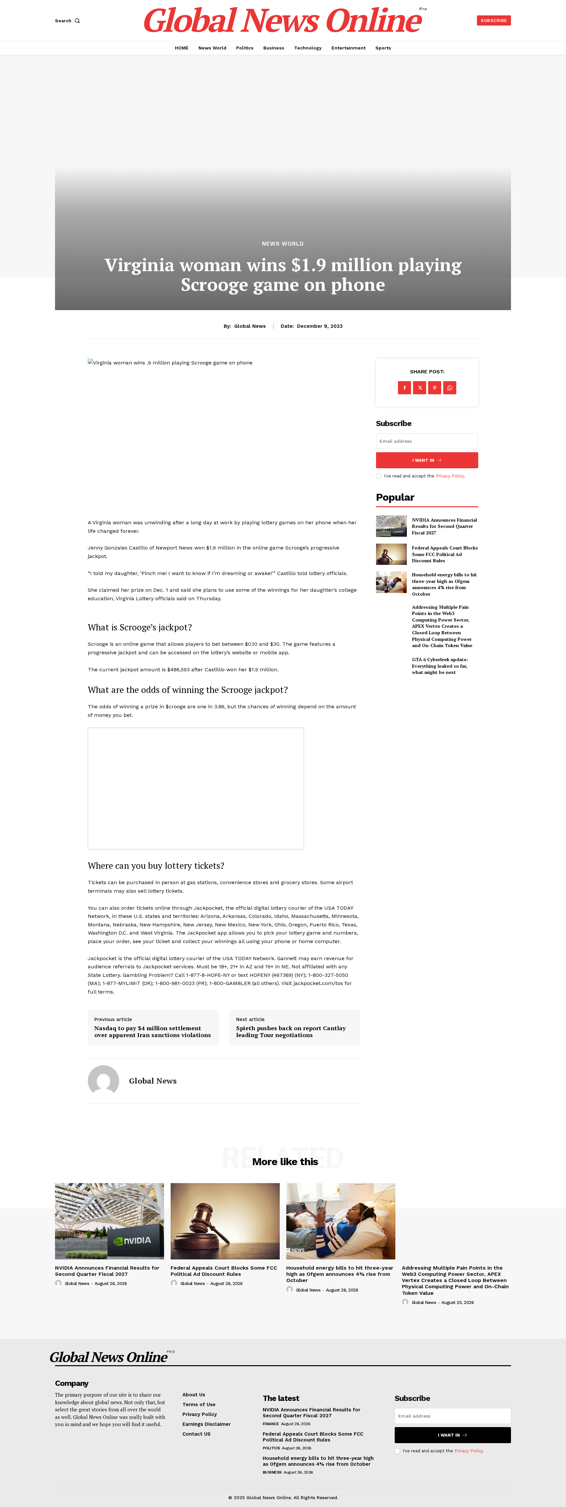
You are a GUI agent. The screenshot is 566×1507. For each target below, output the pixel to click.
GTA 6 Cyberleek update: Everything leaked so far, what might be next (440, 665)
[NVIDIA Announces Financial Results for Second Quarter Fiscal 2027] (391, 526)
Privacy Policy (450, 476)
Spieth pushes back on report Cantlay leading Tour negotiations (291, 1032)
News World (283, 244)
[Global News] (103, 1081)
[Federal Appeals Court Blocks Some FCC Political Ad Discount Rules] (391, 554)
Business (272, 1472)
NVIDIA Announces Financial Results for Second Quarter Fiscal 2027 (444, 526)
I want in (423, 460)
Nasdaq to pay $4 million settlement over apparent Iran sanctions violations (152, 1032)
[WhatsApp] (449, 387)
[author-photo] (59, 1283)
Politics (271, 1448)
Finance (271, 1424)
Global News (250, 326)
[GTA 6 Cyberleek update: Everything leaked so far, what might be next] (391, 666)
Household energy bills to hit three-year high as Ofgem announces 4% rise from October (444, 584)
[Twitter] (419, 387)
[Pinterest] (434, 387)
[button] (69, 21)
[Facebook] (404, 387)
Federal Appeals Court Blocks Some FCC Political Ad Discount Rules (445, 554)
